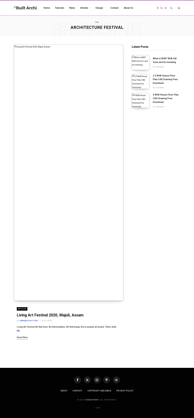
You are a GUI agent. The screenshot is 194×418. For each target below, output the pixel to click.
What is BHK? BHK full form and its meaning (165, 60)
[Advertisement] (156, 135)
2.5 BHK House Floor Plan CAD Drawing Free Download (165, 79)
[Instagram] (97, 379)
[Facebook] (77, 379)
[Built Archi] (25, 8)
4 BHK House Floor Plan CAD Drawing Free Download (166, 98)
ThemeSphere (92, 400)
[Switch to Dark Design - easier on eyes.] (171, 8)
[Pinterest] (106, 379)
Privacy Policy (124, 391)
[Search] (177, 8)
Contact (77, 391)
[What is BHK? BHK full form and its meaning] (142, 62)
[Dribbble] (116, 379)
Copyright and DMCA (99, 391)
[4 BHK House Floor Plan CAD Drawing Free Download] (142, 100)
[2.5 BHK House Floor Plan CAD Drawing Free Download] (142, 81)
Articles (22, 309)
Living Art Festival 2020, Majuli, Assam (50, 315)
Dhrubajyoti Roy (29, 321)
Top (98, 408)
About (64, 391)
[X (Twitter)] (87, 379)
